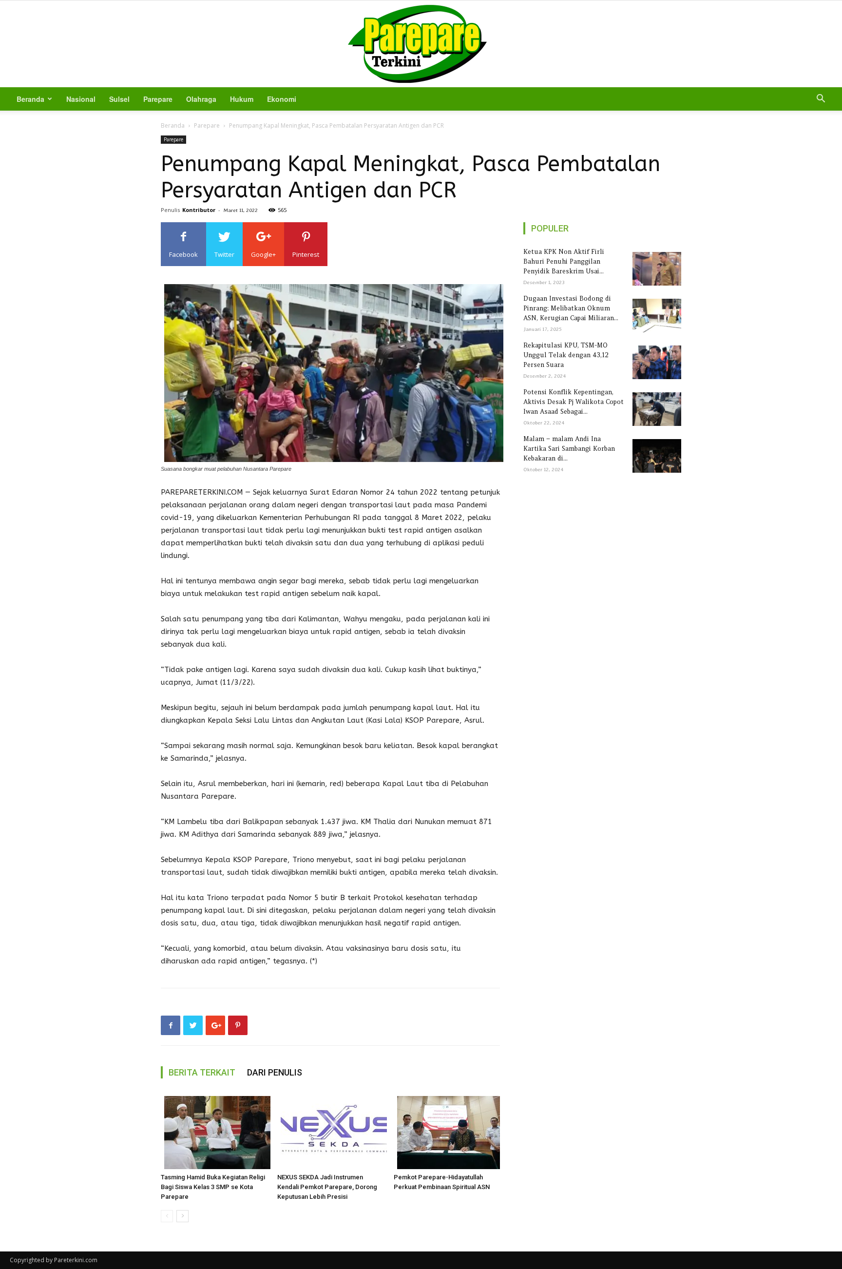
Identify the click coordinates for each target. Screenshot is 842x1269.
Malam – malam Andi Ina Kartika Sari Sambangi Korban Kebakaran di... (569, 448)
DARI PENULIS (274, 1072)
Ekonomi (281, 99)
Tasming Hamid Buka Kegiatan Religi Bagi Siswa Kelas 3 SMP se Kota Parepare (213, 1186)
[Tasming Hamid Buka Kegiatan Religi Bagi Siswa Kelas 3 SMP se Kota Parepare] (214, 1132)
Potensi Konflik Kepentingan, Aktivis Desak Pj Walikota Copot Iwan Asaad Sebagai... (573, 402)
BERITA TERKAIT (202, 1072)
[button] (820, 99)
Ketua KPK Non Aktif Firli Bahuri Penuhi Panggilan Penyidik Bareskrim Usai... (563, 261)
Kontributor (198, 209)
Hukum (241, 99)
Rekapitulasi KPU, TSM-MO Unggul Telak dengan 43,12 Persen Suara (566, 355)
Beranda (30, 99)
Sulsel (119, 99)
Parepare (157, 99)
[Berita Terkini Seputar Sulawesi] (421, 43)
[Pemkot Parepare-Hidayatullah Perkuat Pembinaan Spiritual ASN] (447, 1132)
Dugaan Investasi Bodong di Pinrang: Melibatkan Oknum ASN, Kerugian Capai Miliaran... (570, 308)
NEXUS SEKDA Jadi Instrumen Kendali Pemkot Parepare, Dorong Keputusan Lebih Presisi (327, 1186)
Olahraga (201, 99)
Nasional (81, 99)
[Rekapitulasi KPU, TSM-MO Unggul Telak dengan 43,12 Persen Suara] (655, 362)
